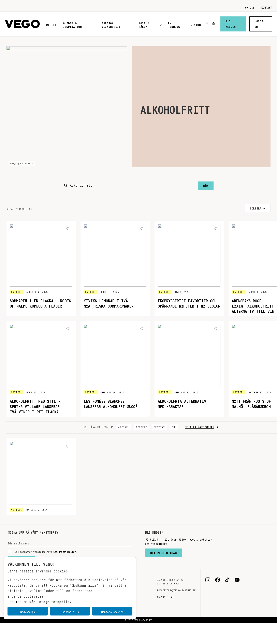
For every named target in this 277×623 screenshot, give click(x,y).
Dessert (141, 426)
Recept (51, 24)
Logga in (258, 23)
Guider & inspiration (72, 24)
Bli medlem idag (163, 552)
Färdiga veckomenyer (111, 24)
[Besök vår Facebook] (217, 580)
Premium (195, 24)
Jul (174, 426)
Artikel (123, 426)
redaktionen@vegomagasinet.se (176, 590)
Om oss (249, 7)
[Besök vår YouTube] (237, 580)
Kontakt (266, 7)
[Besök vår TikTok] (227, 580)
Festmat (159, 426)
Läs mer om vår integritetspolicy (39, 601)
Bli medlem (230, 23)
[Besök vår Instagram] (207, 580)
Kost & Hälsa (143, 24)
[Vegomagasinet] (22, 24)
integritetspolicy (64, 551)
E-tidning (174, 24)
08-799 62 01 (165, 597)
